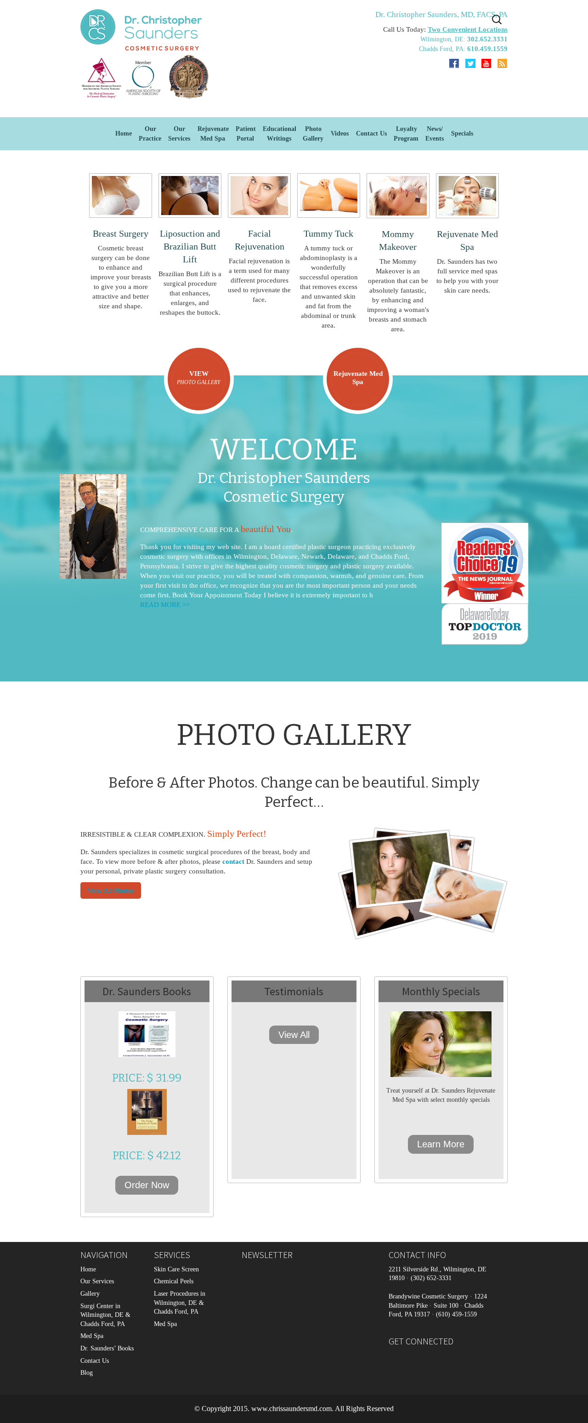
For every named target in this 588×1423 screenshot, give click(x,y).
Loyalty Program (406, 133)
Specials (462, 133)
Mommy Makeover (398, 240)
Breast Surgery (120, 233)
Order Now (146, 1185)
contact (233, 861)
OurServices (179, 133)
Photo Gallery (313, 133)
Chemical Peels (173, 1281)
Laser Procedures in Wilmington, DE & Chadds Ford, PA (179, 1302)
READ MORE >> (165, 604)
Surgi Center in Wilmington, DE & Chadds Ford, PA (105, 1315)
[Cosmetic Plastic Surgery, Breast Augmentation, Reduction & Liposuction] (147, 76)
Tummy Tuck (328, 233)
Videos (340, 133)
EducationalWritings (279, 133)
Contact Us (371, 133)
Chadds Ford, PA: (443, 48)
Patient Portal (246, 133)
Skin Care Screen (176, 1269)
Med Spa (91, 1335)
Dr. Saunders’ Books (107, 1348)
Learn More (440, 1144)
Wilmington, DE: (443, 39)
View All (294, 1035)
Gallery (90, 1293)
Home (123, 133)
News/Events (434, 133)
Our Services (97, 1281)
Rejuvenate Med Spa (213, 133)
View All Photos (110, 890)
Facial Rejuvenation (259, 239)
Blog (86, 1372)
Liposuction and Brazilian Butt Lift (190, 246)
